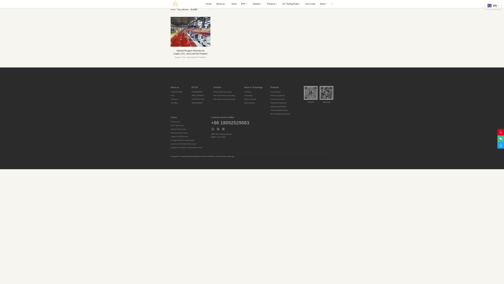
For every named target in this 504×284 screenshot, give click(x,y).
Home (209, 4)
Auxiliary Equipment (278, 96)
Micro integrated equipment (280, 114)
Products (271, 4)
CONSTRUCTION (198, 99)
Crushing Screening (278, 99)
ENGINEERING (197, 92)
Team (234, 4)
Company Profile (177, 92)
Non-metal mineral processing (224, 96)
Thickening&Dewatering (279, 110)
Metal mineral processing (222, 92)
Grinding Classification (279, 107)
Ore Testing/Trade (290, 4)
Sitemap (230, 156)
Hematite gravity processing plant (182, 140)
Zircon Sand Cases (177, 125)
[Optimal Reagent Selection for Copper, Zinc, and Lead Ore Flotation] (190, 32)
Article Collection (250, 99)
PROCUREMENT (198, 96)
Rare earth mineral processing (224, 99)
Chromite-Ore (175, 122)
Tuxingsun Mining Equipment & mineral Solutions (197, 156)
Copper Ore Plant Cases (179, 137)
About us (220, 4)
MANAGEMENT (197, 103)
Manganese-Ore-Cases (179, 133)
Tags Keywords (249, 103)
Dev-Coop (310, 4)
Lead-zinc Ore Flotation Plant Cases (183, 144)
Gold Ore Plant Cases (178, 129)
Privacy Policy (221, 156)
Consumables (275, 92)
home (173, 9)
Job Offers (174, 103)
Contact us (174, 99)
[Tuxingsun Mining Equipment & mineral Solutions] (175, 4)
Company (247, 92)
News (322, 4)
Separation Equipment (279, 103)
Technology (248, 96)
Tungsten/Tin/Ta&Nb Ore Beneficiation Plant (186, 148)
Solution (256, 4)
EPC (243, 4)
